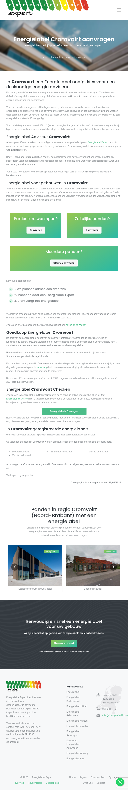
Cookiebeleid (53, 783)
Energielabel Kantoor (77, 720)
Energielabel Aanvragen (73, 733)
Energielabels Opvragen (64, 411)
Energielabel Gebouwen (73, 713)
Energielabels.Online (17, 398)
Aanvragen (36, 230)
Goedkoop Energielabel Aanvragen (73, 744)
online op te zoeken (76, 325)
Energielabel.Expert (98, 142)
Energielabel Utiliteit (76, 706)
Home (44, 57)
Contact (101, 783)
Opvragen (113, 777)
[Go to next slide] (113, 567)
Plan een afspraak (64, 643)
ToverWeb (18, 783)
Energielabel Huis (75, 758)
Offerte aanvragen (64, 263)
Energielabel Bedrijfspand (73, 699)
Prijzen (83, 777)
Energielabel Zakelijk (77, 726)
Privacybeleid (35, 783)
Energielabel (73, 692)
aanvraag (42, 367)
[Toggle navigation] (119, 10)
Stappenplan (97, 777)
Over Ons (88, 783)
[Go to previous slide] (14, 567)
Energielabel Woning (77, 753)
